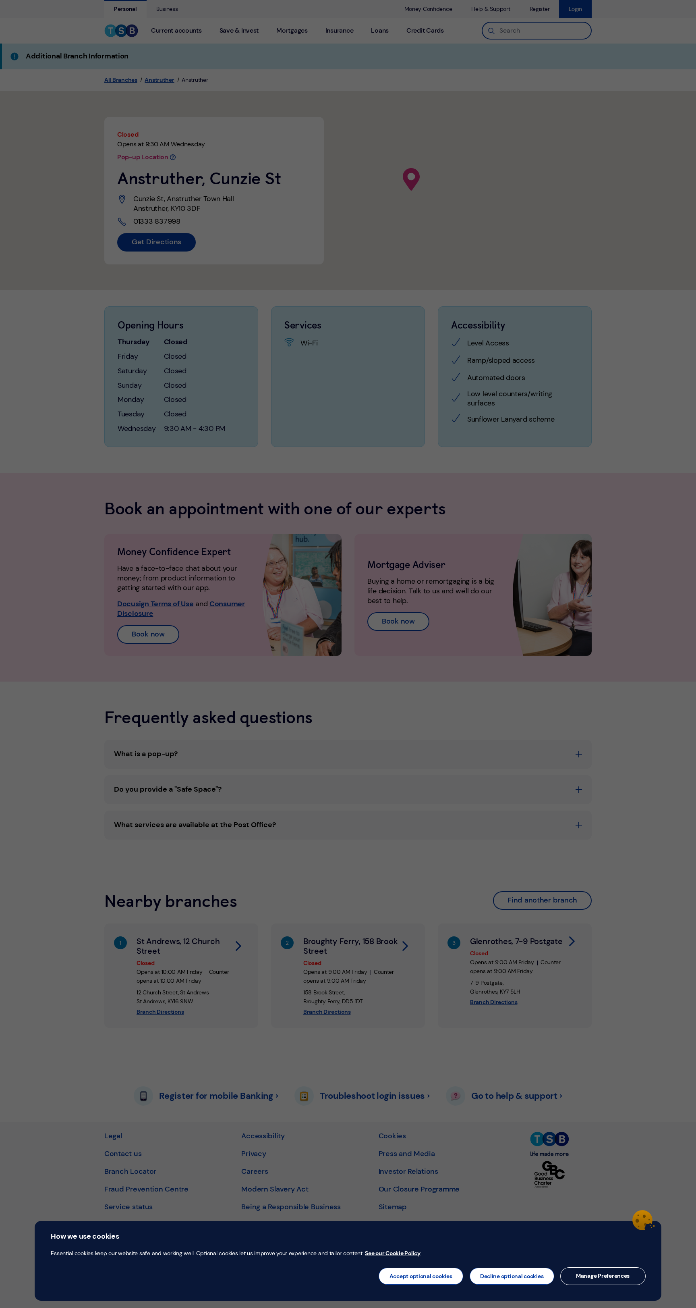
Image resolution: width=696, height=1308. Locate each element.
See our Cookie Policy (392, 1253)
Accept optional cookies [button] (420, 1276)
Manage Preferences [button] (603, 1275)
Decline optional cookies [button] (512, 1276)
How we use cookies (85, 1236)
